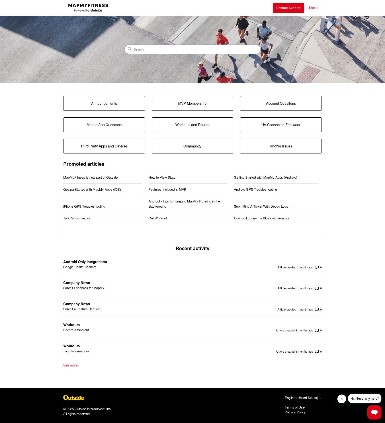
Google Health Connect (79, 267)
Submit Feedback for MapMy (83, 288)
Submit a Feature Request (81, 309)
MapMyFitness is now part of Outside (90, 177)
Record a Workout (76, 330)
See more (70, 365)
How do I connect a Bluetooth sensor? (261, 218)
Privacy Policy (295, 412)
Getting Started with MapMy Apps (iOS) (92, 189)
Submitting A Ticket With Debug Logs (261, 206)
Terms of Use (295, 407)
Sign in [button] (313, 7)
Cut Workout (158, 218)
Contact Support (288, 8)
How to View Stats (162, 177)
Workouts (71, 324)
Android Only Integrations (85, 261)
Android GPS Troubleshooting (255, 189)
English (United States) (302, 397)
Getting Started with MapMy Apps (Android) (265, 177)
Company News (76, 282)
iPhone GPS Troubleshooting (84, 206)
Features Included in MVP (167, 189)
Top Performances (76, 218)
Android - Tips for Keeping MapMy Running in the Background (184, 203)
